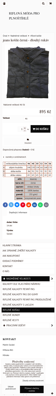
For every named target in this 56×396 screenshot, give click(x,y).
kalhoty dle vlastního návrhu (21, 284)
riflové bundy (11, 315)
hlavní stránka (12, 245)
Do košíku (41, 129)
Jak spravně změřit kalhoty (19, 250)
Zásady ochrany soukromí (33, 380)
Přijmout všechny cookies (32, 389)
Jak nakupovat (11, 255)
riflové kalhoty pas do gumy (20, 294)
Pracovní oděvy (15, 325)
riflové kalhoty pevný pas (19, 289)
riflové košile (11, 309)
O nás (6, 271)
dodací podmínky (13, 261)
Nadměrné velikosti (18, 278)
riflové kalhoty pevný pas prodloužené (27, 299)
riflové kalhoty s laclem (18, 304)
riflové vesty (11, 320)
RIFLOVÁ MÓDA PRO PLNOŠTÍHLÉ (24, 15)
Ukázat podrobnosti (11, 387)
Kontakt (8, 266)
